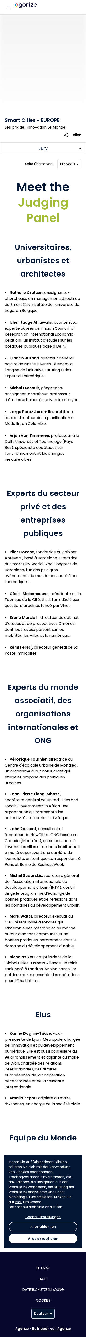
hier (18, 1202)
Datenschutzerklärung (43, 1289)
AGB (43, 1278)
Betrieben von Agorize (51, 1328)
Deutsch (41, 1313)
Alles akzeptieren (43, 1238)
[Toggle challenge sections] (43, 148)
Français (67, 164)
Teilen (72, 134)
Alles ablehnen (43, 1226)
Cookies (43, 1300)
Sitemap (43, 1268)
